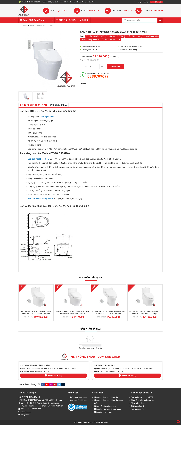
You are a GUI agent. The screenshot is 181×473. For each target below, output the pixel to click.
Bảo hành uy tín (137, 409)
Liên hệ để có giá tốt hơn (98, 75)
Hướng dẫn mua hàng (78, 397)
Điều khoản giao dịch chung (105, 406)
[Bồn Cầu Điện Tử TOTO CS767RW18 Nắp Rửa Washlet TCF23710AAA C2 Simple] (72, 297)
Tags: (82, 36)
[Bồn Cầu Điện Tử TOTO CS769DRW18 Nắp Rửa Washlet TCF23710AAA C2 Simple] (36, 297)
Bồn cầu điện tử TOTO (114, 36)
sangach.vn (25, 415)
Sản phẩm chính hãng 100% (142, 397)
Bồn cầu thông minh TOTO (91, 40)
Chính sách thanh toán (103, 412)
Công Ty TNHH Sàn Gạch (98, 422)
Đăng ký (145, 2)
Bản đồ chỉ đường (55, 375)
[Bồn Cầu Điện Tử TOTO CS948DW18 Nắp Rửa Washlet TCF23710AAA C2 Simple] (145, 297)
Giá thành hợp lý (137, 406)
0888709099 (35, 2)
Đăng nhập (137, 2)
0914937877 (46, 371)
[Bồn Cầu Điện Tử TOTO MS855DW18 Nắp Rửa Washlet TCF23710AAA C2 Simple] (108, 297)
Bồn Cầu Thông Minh (150, 36)
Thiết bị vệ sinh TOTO (112, 40)
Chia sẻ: (83, 83)
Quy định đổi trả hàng (78, 400)
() (157, 2)
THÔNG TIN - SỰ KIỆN (66, 20)
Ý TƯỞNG (84, 20)
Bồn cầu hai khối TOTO (38, 159)
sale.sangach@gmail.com (31, 409)
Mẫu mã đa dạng (138, 403)
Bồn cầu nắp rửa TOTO (95, 36)
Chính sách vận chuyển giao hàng (107, 409)
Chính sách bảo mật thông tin (106, 397)
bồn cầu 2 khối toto (132, 36)
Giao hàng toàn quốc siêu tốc (142, 400)
